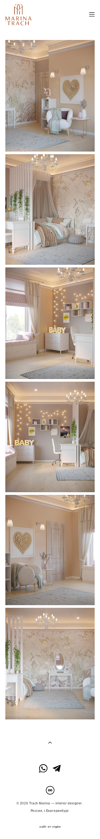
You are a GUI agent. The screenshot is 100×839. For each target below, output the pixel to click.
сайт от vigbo (50, 826)
